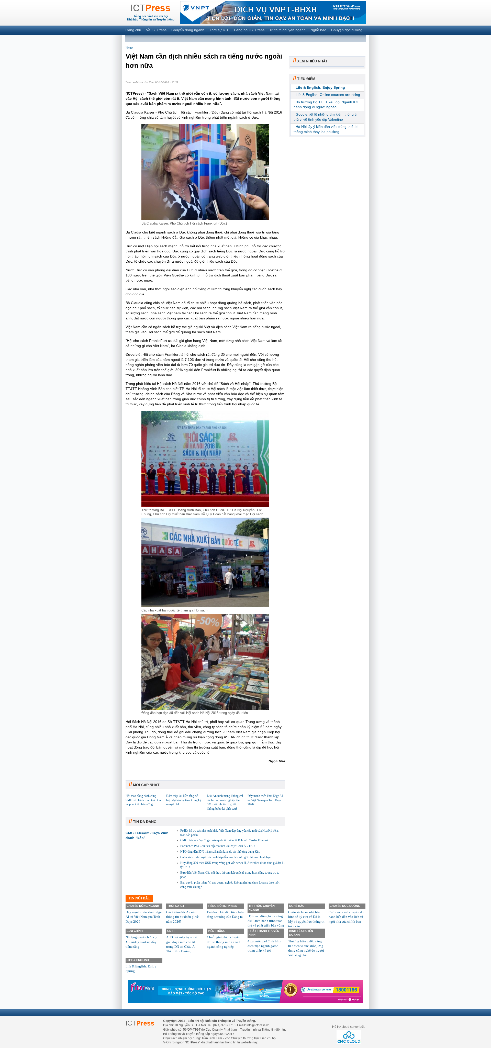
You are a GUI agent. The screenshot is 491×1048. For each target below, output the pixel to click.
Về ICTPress (156, 30)
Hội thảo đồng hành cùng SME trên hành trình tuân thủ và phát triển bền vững (143, 800)
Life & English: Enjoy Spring (320, 87)
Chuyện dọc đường (346, 30)
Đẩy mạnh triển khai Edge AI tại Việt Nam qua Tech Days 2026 (265, 800)
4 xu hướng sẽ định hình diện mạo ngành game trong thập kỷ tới (264, 945)
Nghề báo (318, 30)
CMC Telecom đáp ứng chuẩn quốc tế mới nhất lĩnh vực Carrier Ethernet (224, 840)
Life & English (138, 960)
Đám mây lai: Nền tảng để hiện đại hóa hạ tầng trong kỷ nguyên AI (183, 800)
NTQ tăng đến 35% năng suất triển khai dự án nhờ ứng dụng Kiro (220, 851)
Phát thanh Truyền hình (264, 932)
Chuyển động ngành (187, 30)
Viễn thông (217, 930)
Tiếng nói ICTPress (248, 30)
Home (129, 48)
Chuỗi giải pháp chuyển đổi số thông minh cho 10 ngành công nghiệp (224, 941)
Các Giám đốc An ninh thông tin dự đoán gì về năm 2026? (182, 916)
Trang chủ (133, 30)
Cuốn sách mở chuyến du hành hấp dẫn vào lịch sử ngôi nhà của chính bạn (225, 857)
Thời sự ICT (219, 30)
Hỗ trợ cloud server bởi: (348, 1027)
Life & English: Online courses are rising (328, 95)
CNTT (171, 930)
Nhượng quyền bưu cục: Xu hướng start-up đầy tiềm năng (142, 941)
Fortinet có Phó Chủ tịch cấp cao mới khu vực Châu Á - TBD (217, 846)
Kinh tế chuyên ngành (301, 932)
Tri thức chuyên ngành (287, 30)
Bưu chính (135, 930)
